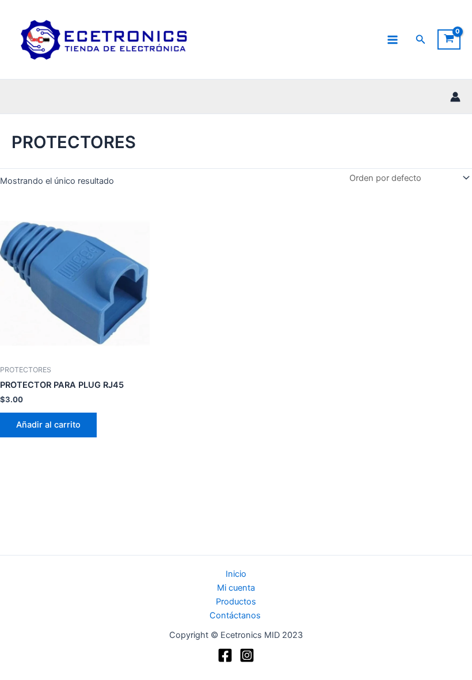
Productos (236, 601)
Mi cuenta (236, 588)
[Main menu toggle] (392, 39)
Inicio (236, 574)
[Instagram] (246, 655)
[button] (421, 39)
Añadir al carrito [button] (48, 425)
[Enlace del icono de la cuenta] (455, 97)
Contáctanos (236, 615)
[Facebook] (225, 655)
